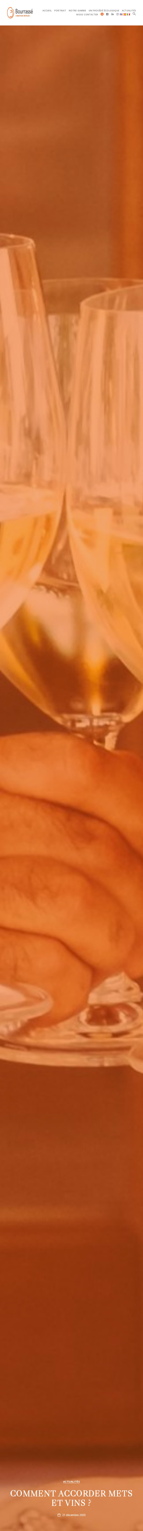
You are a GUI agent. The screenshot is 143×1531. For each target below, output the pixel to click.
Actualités (129, 10)
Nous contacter (87, 14)
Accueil (47, 10)
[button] (134, 14)
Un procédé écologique (104, 10)
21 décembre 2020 (73, 1515)
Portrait (60, 10)
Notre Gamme (77, 10)
